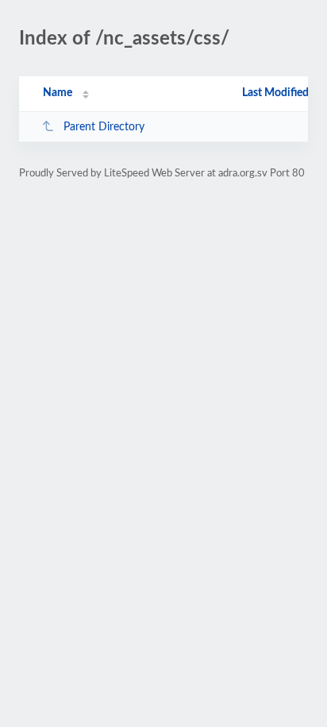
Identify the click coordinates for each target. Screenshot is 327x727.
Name (57, 93)
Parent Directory (103, 127)
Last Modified (275, 93)
